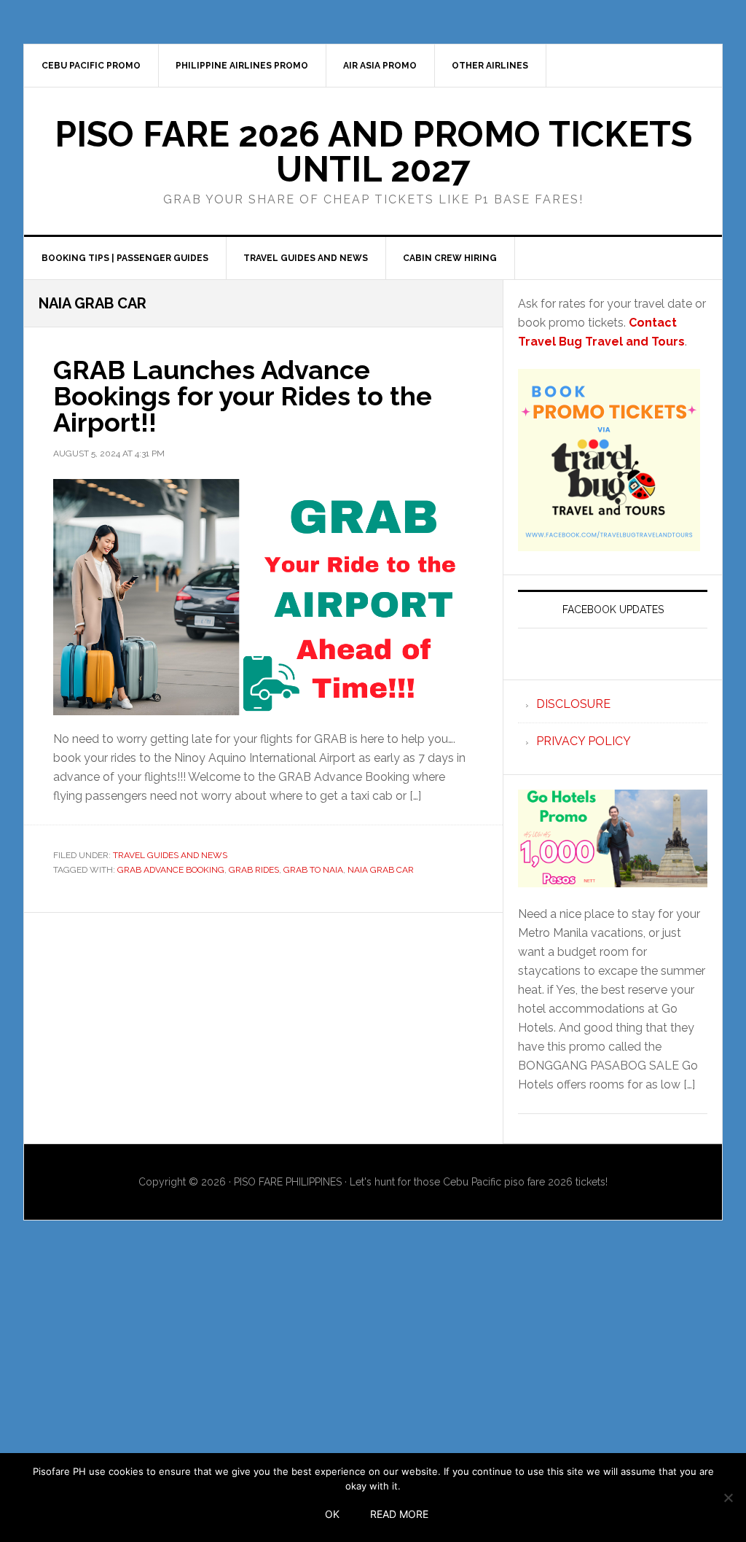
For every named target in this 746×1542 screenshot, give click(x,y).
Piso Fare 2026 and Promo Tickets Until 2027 (373, 152)
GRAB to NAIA (313, 870)
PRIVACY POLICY (583, 741)
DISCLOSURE (573, 704)
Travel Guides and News (170, 855)
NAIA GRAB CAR (381, 870)
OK (332, 1514)
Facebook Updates (613, 609)
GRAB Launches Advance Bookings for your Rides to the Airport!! (242, 395)
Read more (399, 1514)
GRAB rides (254, 870)
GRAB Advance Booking (170, 870)
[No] (728, 1497)
